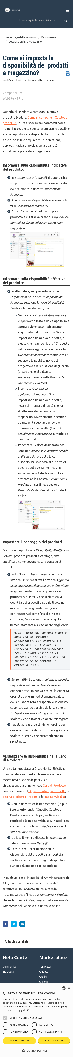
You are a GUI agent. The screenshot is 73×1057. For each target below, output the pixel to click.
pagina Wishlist (54, 796)
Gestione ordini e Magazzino (25, 41)
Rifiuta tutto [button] (54, 1040)
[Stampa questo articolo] (68, 71)
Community (9, 966)
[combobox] (64, 988)
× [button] (68, 987)
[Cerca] (66, 21)
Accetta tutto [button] (19, 1040)
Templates (45, 966)
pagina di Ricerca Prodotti (20, 796)
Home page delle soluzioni (21, 37)
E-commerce (48, 37)
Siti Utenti (8, 971)
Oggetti (43, 971)
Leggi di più (23, 1010)
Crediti (43, 976)
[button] (36, 1050)
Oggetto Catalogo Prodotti (46, 791)
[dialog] (36, 1020)
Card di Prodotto (54, 785)
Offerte (43, 981)
